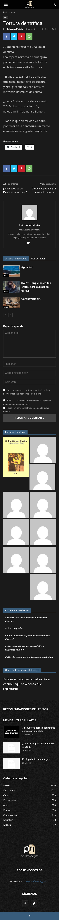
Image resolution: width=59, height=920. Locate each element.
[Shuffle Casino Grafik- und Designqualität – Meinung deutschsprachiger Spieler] (16, 532)
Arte (13, 12)
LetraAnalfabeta (15, 29)
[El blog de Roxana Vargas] (11, 763)
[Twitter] (29, 243)
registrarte (10, 689)
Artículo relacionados (16, 258)
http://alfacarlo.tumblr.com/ (29, 230)
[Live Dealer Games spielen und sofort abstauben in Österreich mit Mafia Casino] (43, 587)
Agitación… (28, 267)
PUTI (7, 646)
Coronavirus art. (31, 298)
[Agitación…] (11, 271)
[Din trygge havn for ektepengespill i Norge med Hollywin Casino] (43, 560)
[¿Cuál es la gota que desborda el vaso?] (11, 747)
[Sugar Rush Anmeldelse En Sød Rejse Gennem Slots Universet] (43, 505)
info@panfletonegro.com (37, 881)
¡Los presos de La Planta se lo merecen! (15, 190)
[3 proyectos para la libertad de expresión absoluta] (11, 732)
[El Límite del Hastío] (16, 457)
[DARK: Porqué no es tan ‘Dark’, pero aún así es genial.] (11, 287)
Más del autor (38, 258)
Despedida (18, 628)
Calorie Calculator (14, 635)
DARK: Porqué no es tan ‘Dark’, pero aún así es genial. (36, 286)
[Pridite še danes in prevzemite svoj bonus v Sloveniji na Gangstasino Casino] (43, 532)
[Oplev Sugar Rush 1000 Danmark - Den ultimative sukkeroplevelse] (16, 505)
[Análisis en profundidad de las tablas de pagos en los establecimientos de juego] (42, 477)
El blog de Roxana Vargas (36, 759)
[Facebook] (25, 903)
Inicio (5, 12)
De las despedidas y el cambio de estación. (44, 190)
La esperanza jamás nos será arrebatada (33, 656)
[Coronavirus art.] (11, 302)
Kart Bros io (11, 617)
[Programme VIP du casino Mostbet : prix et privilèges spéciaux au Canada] (43, 450)
